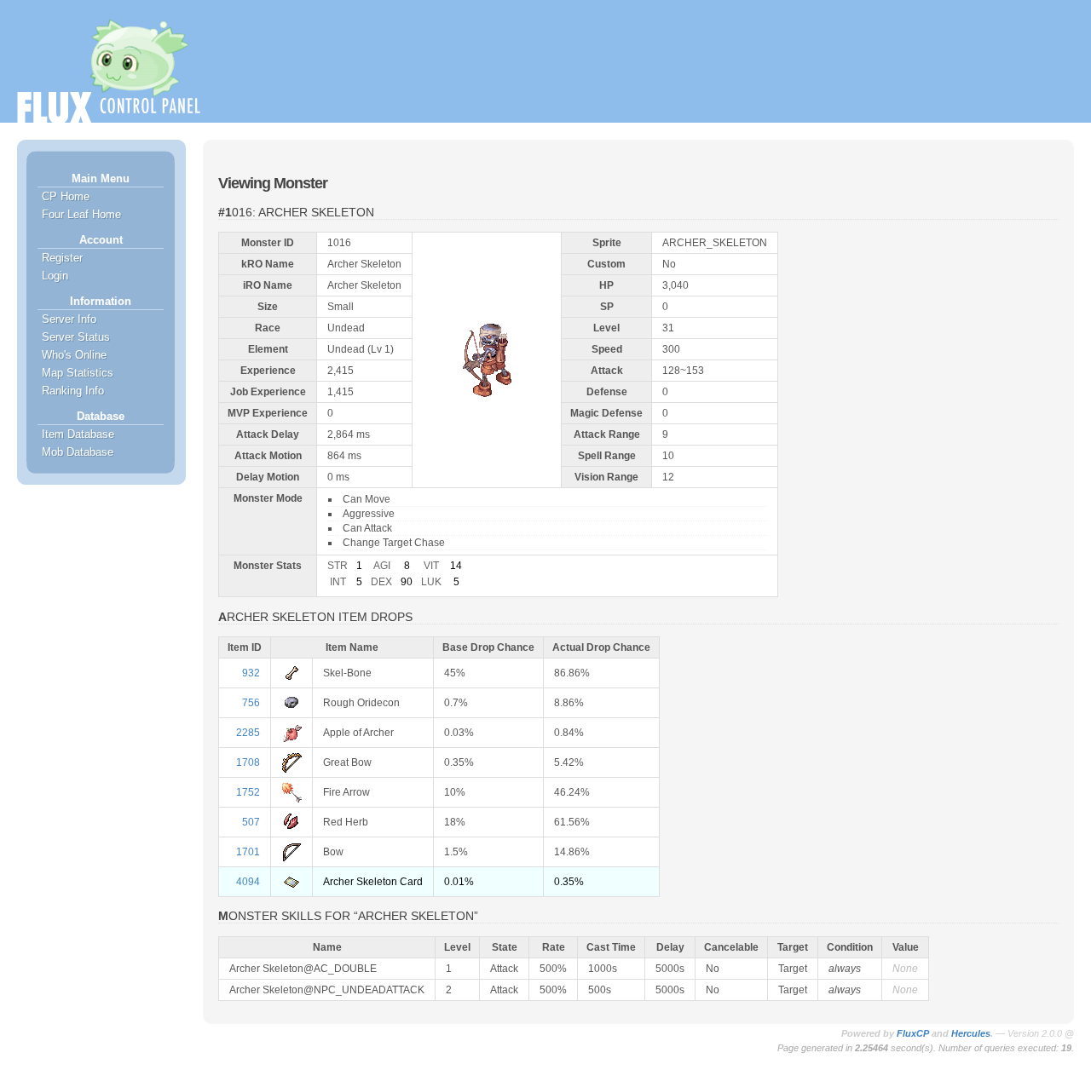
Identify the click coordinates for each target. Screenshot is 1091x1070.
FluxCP (913, 1033)
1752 (248, 792)
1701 (248, 852)
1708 (248, 762)
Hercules (970, 1033)
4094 (248, 882)
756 (251, 703)
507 (251, 822)
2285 (248, 733)
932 (251, 673)
